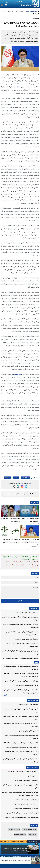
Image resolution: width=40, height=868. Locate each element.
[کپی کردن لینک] (15, 494)
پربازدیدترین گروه (32, 767)
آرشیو (5, 695)
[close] (36, 843)
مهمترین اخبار (34, 608)
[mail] (38, 14)
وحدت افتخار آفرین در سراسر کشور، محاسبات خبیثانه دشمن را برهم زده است (30, 542)
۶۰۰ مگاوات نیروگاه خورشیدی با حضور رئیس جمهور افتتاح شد (22, 747)
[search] (2, 5)
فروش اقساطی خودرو (30, 829)
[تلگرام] (26, 486)
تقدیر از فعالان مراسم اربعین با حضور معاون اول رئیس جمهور (22, 813)
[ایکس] (14, 486)
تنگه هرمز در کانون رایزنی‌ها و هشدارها (28, 731)
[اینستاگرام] (22, 486)
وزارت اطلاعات (17, 374)
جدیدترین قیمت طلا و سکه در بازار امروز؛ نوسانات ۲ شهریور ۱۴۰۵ (15, 849)
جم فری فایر (33, 834)
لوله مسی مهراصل (20, 834)
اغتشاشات (16, 87)
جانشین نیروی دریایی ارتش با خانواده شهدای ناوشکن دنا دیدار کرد (21, 743)
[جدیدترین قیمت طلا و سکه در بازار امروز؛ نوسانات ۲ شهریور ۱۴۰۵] (33, 849)
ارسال (20, 601)
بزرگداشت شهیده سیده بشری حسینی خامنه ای (26, 800)
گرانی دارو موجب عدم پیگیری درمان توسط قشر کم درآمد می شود (21, 681)
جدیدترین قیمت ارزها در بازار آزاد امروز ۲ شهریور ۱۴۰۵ (15, 860)
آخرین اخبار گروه (33, 700)
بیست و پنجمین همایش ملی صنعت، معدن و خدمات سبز (23, 772)
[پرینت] (36, 14)
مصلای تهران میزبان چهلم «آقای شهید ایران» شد (25, 809)
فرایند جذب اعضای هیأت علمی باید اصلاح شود (26, 804)
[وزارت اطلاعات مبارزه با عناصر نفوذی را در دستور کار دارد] (10, 511)
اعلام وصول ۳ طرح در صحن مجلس (28, 704)
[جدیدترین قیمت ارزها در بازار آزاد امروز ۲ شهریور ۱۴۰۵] (35, 860)
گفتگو (36, 662)
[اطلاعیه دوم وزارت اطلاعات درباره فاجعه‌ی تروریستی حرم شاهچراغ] (10, 531)
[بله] (18, 486)
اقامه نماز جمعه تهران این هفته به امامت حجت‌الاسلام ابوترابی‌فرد (21, 817)
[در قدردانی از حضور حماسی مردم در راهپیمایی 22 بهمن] (29, 511)
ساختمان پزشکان (14, 829)
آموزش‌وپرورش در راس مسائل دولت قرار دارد (26, 780)
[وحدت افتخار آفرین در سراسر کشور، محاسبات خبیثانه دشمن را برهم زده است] (29, 531)
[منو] (6, 5)
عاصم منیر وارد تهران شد (32, 776)
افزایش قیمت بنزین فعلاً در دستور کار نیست (27, 685)
